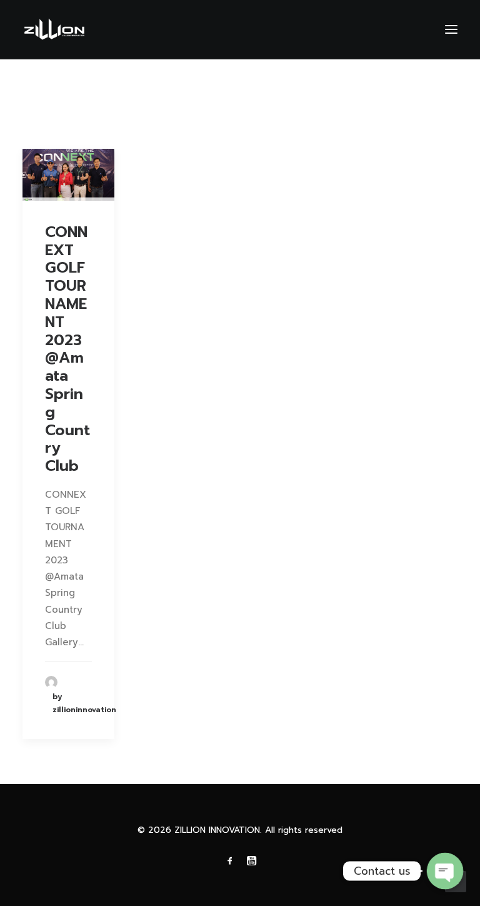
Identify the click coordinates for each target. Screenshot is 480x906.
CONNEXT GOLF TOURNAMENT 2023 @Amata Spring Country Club (67, 349)
